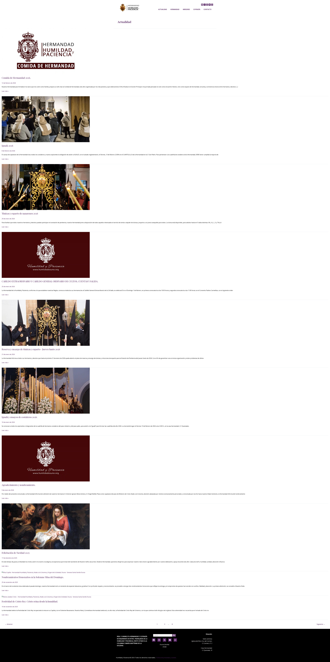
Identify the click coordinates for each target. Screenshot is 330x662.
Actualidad (162, 9)
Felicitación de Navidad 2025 (15, 552)
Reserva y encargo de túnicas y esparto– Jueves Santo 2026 (31, 349)
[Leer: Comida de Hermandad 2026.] (46, 51)
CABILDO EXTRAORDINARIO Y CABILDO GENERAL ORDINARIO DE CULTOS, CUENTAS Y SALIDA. (50, 281)
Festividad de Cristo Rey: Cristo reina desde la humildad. (30, 601)
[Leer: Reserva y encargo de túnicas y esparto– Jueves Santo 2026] (46, 323)
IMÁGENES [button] (186, 9)
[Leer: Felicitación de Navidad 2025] (46, 526)
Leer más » (5, 91)
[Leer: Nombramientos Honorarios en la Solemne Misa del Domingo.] (43, 572)
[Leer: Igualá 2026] (46, 119)
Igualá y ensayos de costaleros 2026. (19, 417)
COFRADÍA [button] (196, 9)
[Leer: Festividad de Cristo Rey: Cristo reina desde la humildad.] (46, 597)
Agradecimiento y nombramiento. (18, 484)
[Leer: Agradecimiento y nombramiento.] (46, 458)
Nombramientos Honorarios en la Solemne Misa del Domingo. (33, 577)
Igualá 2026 (7, 145)
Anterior (9, 624)
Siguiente (321, 624)
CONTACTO (207, 9)
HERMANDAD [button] (174, 9)
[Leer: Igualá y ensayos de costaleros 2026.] (46, 390)
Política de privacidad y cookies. (166, 658)
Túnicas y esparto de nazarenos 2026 (20, 213)
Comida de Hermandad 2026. (16, 77)
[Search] (174, 635)
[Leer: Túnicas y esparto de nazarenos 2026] (46, 187)
